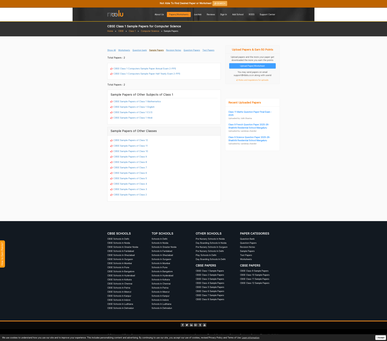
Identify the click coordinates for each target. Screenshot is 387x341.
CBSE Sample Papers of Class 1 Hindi (133, 117)
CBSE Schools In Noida (118, 243)
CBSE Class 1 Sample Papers (210, 271)
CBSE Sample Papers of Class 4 (130, 183)
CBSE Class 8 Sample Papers (210, 299)
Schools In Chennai (161, 283)
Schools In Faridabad (162, 251)
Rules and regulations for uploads (253, 80)
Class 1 (132, 31)
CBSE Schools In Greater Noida (122, 247)
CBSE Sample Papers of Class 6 (130, 172)
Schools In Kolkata (161, 279)
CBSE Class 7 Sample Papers (210, 295)
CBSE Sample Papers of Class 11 (131, 145)
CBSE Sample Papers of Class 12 (131, 140)
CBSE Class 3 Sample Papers (210, 279)
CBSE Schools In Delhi (118, 239)
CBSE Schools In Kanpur (119, 296)
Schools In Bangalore (162, 271)
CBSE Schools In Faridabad (120, 251)
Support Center (267, 14)
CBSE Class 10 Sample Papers (255, 275)
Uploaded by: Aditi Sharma (240, 118)
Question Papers (192, 50)
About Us (159, 14)
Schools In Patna (160, 287)
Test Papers (208, 50)
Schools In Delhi (159, 239)
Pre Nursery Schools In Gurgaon (212, 247)
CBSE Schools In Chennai (119, 283)
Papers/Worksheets (179, 14)
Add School (238, 14)
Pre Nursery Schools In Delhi (210, 251)
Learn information (250, 337)
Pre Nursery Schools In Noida (210, 239)
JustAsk (198, 14)
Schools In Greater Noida (164, 247)
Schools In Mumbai (161, 263)
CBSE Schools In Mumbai (119, 263)
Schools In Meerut (161, 291)
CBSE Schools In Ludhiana (120, 304)
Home (110, 31)
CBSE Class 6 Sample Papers (210, 291)
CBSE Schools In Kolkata (119, 279)
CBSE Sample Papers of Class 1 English (134, 106)
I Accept (380, 337)
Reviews (211, 14)
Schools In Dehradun (162, 308)
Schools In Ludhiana (161, 304)
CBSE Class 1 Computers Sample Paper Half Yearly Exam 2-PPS (147, 73)
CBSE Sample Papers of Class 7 (130, 167)
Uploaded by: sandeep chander (242, 131)
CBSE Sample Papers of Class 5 (130, 178)
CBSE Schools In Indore (118, 300)
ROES (251, 14)
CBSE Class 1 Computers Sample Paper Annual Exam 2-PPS (145, 68)
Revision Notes (173, 50)
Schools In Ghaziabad (162, 255)
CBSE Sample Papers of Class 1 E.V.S (133, 112)
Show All (111, 50)
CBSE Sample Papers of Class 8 (130, 162)
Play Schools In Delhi (206, 255)
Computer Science (150, 31)
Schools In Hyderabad (162, 275)
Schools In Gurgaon (161, 259)
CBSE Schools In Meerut (119, 291)
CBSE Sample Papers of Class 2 (130, 194)
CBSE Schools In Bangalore (120, 271)
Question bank (139, 50)
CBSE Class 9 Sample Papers (254, 271)
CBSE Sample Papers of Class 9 (130, 156)
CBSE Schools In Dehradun (120, 308)
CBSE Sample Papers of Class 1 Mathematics (137, 101)
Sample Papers (156, 50)
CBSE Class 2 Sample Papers (210, 275)
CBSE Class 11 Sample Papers (254, 279)
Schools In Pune (159, 267)
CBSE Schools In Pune (118, 267)
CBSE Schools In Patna (118, 287)
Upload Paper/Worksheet (252, 66)
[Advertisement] (252, 93)
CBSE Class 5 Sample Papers (210, 287)
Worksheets (124, 50)
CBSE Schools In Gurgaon (120, 259)
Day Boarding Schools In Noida (211, 243)
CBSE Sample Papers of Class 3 (130, 189)
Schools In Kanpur (160, 296)
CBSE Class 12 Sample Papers (254, 283)
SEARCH (220, 3)
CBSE (121, 31)
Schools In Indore (160, 300)
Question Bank (247, 239)
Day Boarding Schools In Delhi (211, 259)
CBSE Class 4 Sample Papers (210, 283)
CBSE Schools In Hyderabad (121, 275)
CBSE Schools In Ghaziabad (121, 255)
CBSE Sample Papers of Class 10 (131, 151)
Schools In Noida (160, 243)
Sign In (223, 14)
